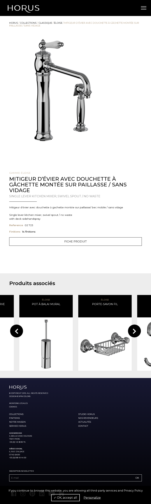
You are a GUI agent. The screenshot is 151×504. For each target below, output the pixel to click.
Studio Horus (86, 414)
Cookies (13, 407)
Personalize (92, 497)
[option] (75, 90)
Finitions (14, 418)
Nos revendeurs (88, 418)
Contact (83, 426)
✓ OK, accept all (65, 497)
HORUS (13, 22)
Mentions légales (18, 403)
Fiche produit (75, 241)
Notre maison (17, 422)
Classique (45, 22)
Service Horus (17, 426)
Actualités (84, 422)
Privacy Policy (133, 490)
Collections (28, 22)
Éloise (58, 22)
